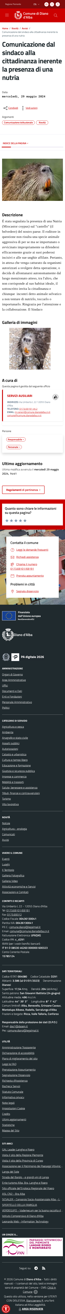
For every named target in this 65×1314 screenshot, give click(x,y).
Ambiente (7, 732)
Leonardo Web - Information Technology (25, 1221)
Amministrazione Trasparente (19, 1047)
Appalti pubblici (10, 743)
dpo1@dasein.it (19, 1026)
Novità (15, 28)
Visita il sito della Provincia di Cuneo (22, 1160)
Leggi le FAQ (9, 1064)
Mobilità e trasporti (13, 782)
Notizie (6, 823)
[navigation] (7, 15)
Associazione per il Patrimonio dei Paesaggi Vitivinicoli (32, 1166)
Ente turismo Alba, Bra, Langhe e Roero (24, 1183)
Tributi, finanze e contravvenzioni (21, 793)
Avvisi (25, 28)
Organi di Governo (12, 674)
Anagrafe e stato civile (15, 738)
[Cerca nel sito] (55, 15)
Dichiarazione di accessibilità (18, 1053)
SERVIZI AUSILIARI (19, 395)
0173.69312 (14, 914)
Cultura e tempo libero (15, 760)
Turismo (6, 799)
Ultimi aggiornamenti (14, 1119)
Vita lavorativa (10, 804)
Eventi (6, 859)
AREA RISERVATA (32, 1309)
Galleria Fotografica (13, 875)
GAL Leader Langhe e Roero (18, 1149)
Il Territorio (8, 870)
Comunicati (8, 834)
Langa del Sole (10, 1172)
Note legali (8, 1103)
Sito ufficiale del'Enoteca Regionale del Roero (28, 1188)
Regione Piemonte (13, 4)
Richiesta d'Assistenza (15, 1081)
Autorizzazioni (10, 749)
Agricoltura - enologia (14, 829)
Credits (6, 1114)
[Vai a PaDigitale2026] (23, 656)
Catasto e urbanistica (14, 754)
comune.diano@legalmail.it (25, 927)
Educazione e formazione (16, 765)
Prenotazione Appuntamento (19, 1069)
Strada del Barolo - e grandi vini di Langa (25, 1177)
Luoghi (6, 864)
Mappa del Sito (10, 1130)
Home (5, 28)
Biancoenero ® (34, 1300)
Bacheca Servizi (11, 1086)
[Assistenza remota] (35, 1292)
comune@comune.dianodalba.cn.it (24, 415)
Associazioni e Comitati (15, 892)
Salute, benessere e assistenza (19, 787)
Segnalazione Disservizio (16, 1075)
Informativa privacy (13, 1097)
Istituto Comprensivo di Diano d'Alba (23, 1216)
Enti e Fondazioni (12, 696)
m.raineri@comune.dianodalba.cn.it (32, 412)
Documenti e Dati (12, 691)
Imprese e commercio (14, 776)
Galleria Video (10, 881)
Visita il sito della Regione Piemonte (22, 1155)
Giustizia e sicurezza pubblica (18, 771)
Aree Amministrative (14, 680)
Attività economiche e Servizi (19, 886)
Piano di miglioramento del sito (19, 1058)
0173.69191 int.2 (28, 409)
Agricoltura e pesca (13, 727)
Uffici (5, 685)
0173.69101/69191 (18, 910)
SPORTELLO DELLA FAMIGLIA (19, 1205)
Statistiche (8, 1125)
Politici (6, 708)
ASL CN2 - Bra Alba (13, 1194)
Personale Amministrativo (17, 702)
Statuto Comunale (12, 1092)
